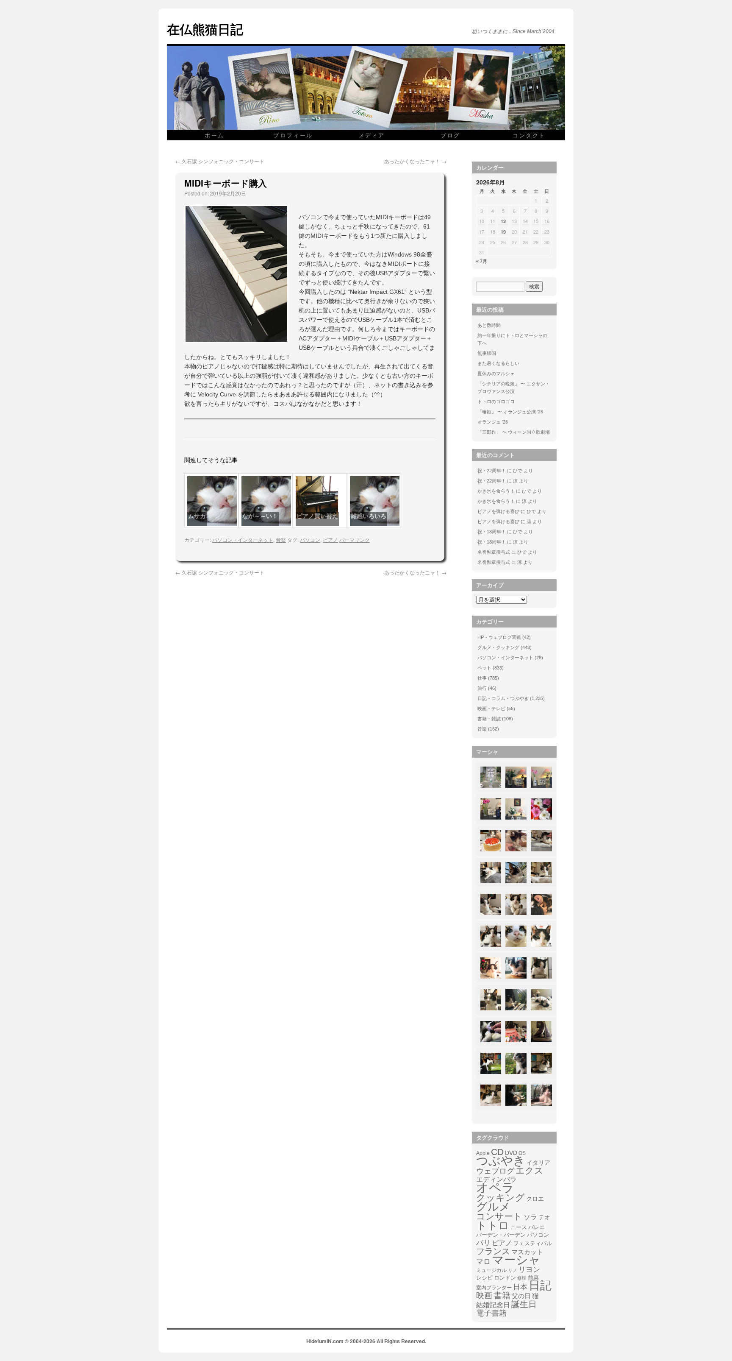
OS (522, 1153)
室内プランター (494, 1287)
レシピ (484, 1278)
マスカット (527, 1251)
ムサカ (197, 516)
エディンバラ (496, 1179)
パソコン (310, 539)
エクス (529, 1170)
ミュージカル (491, 1270)
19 (503, 232)
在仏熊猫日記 (205, 29)
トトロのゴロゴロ (496, 401)
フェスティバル (532, 1244)
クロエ (535, 1199)
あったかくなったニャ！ (415, 161)
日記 (540, 1285)
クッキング (500, 1198)
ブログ (450, 135)
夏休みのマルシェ (496, 373)
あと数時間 (489, 325)
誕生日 (524, 1304)
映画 (484, 1296)
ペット (484, 667)
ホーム (215, 135)
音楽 (281, 539)
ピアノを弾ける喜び (498, 511)
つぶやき (500, 1161)
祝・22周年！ (491, 470)
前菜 (533, 1278)
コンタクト (529, 135)
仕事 (482, 677)
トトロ (492, 1225)
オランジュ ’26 (492, 421)
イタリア (538, 1162)
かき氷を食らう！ (496, 491)
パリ (483, 1243)
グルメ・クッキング (498, 647)
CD (497, 1152)
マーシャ (516, 1260)
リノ (512, 1270)
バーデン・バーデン (501, 1235)
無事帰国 (486, 353)
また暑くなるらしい (498, 363)
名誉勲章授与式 (493, 552)
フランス (493, 1251)
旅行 (482, 688)
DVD (511, 1152)
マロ (483, 1262)
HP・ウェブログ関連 (499, 637)
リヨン (529, 1270)
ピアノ (330, 539)
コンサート (499, 1216)
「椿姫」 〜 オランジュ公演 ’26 (510, 411)
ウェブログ (495, 1171)
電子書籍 (491, 1313)
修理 (522, 1277)
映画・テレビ (491, 708)
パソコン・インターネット (242, 539)
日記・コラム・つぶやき (503, 698)
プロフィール (293, 135)
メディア (372, 135)
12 (503, 221)
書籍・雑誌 (489, 718)
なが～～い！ (260, 516)
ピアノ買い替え (317, 516)
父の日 (521, 1296)
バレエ (536, 1227)
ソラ (530, 1217)
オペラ (495, 1187)
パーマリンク (354, 539)
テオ (544, 1217)
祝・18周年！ (491, 531)
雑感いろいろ (368, 516)
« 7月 (481, 261)
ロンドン (505, 1278)
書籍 (502, 1295)
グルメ (493, 1206)
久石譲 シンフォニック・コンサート (219, 161)
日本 (520, 1287)
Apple (483, 1153)
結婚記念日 (493, 1304)
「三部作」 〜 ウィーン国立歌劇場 (513, 432)
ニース (518, 1227)
